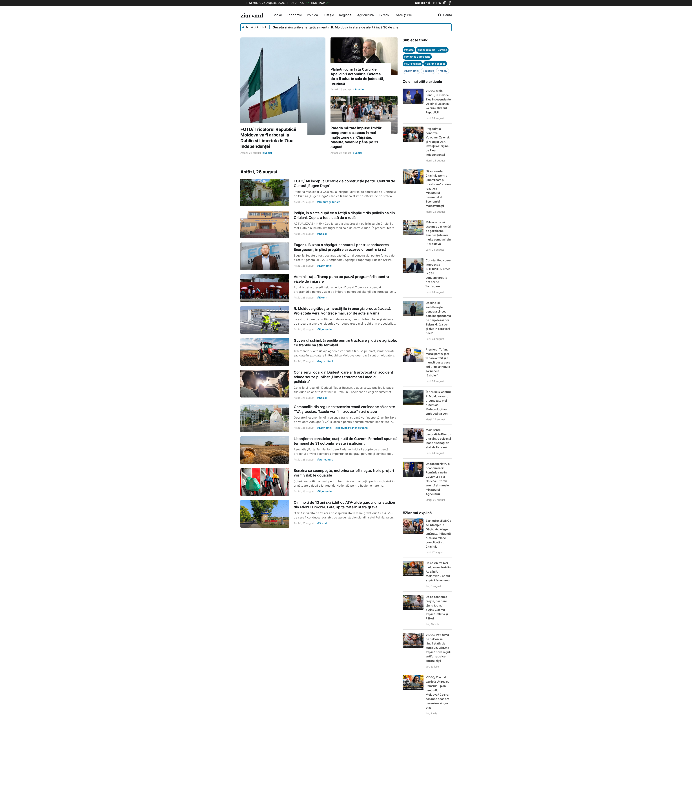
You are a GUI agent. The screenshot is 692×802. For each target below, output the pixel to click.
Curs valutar (412, 63)
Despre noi (422, 3)
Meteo (409, 49)
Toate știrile (403, 15)
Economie (294, 15)
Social (277, 15)
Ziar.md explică (435, 63)
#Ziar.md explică (417, 513)
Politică (312, 15)
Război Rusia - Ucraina (432, 49)
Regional (345, 15)
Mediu (442, 70)
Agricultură (365, 15)
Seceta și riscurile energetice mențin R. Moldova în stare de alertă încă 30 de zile (335, 27)
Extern (384, 15)
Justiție (328, 15)
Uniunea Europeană (417, 56)
